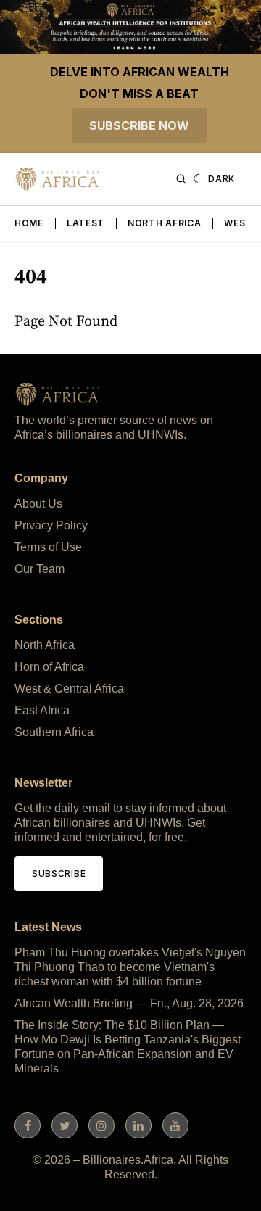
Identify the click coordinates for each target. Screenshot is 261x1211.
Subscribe (59, 873)
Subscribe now (139, 125)
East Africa (42, 710)
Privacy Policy (51, 525)
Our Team (39, 569)
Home (29, 223)
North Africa (164, 223)
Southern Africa (54, 732)
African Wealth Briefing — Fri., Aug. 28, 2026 (129, 1003)
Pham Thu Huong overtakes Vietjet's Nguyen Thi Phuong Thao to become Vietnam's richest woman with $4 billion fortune (130, 967)
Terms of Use (48, 547)
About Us (38, 503)
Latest (85, 223)
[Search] (181, 179)
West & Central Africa (69, 688)
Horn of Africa (49, 667)
